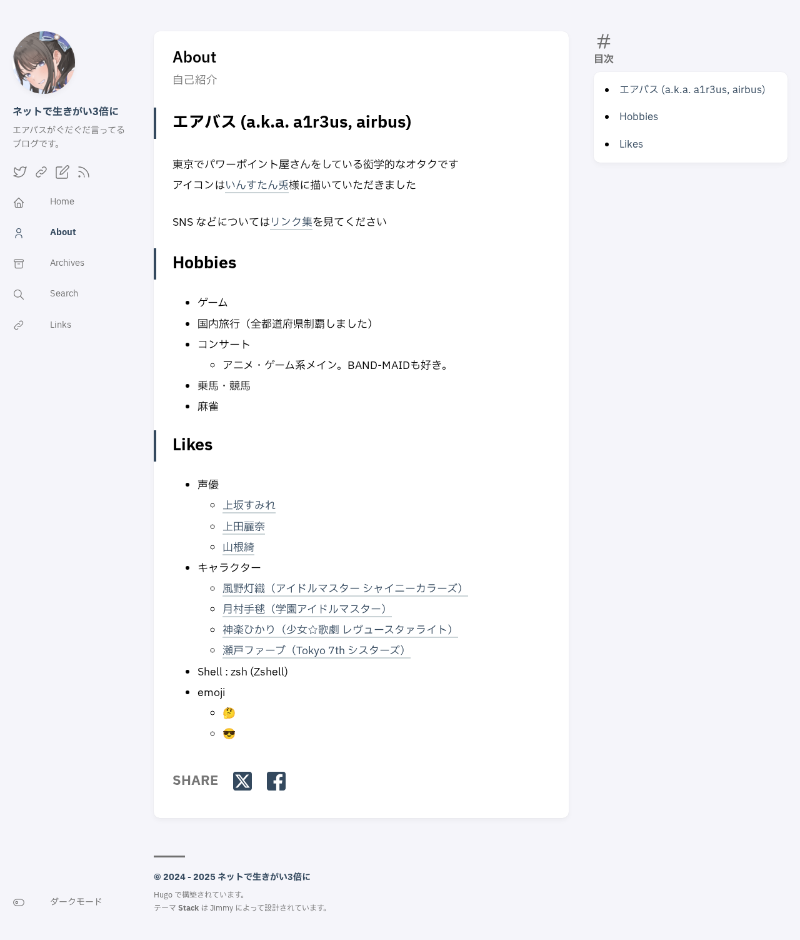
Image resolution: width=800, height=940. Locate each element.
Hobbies (638, 116)
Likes (631, 144)
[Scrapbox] (62, 176)
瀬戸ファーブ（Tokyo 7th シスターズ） (316, 651)
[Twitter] (20, 176)
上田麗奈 (243, 527)
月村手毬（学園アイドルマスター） (307, 609)
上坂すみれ (249, 505)
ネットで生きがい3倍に (65, 111)
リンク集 (291, 222)
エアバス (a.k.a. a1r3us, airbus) (692, 90)
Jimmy (221, 908)
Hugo (163, 895)
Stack (188, 908)
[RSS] (83, 176)
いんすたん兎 (257, 185)
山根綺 (238, 547)
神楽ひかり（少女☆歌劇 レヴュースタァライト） (340, 630)
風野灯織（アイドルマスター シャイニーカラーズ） (345, 589)
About (194, 58)
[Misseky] (41, 176)
